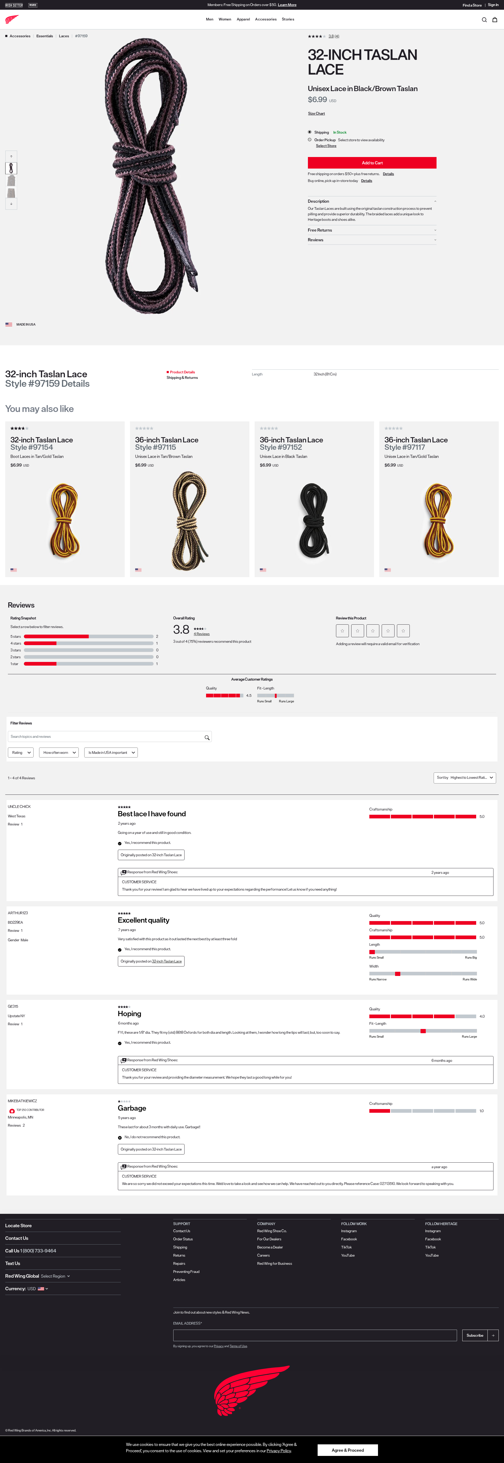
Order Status (183, 1239)
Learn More (287, 4)
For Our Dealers (269, 1239)
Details (388, 173)
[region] (252, 1449)
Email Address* (187, 1323)
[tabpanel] (375, 374)
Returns (179, 1255)
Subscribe (475, 1335)
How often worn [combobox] (56, 752)
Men (210, 19)
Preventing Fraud (186, 1271)
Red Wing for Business (274, 1263)
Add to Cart (372, 162)
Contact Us (16, 1238)
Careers (263, 1255)
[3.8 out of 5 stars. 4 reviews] (20, 428)
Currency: (15, 1289)
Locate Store (18, 1225)
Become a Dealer (270, 1247)
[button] (11, 156)
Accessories (266, 19)
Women (225, 19)
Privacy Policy (279, 1450)
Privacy (219, 1346)
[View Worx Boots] (33, 4)
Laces (64, 36)
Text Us (12, 1263)
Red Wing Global (22, 1276)
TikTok (346, 1247)
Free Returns (320, 230)
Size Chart (316, 113)
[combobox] (469, 777)
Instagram (349, 1231)
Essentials (44, 36)
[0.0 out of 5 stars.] (145, 428)
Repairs (179, 1263)
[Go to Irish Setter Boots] (14, 4)
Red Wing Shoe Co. (272, 1231)
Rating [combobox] (17, 752)
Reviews (315, 240)
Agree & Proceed (348, 1450)
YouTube (348, 1255)
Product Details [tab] (182, 372)
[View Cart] (494, 19)
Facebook (349, 1239)
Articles (179, 1279)
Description (318, 201)
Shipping (180, 1247)
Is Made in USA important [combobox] (108, 752)
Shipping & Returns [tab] (182, 377)
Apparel (243, 19)
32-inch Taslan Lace (167, 961)
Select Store (326, 145)
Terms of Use (238, 1346)
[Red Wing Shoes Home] (12, 19)
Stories (288, 19)
